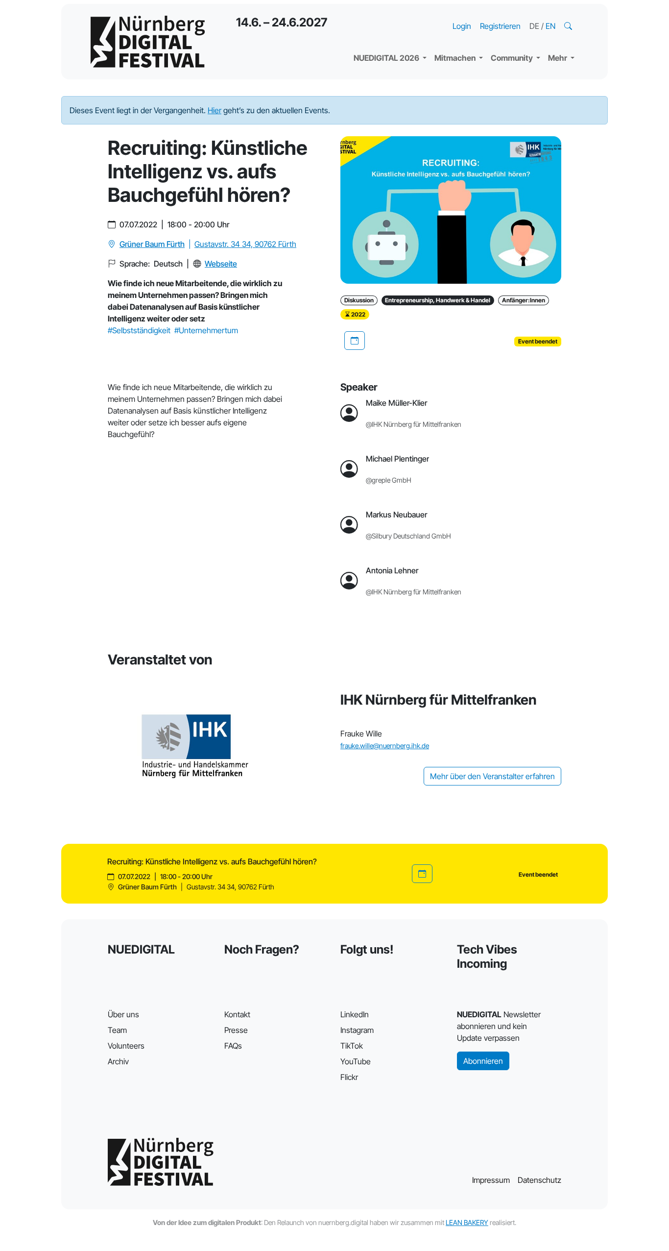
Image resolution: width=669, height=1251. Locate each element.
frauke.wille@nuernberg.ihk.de (384, 745)
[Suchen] (569, 26)
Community (512, 58)
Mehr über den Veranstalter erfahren (492, 776)
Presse (236, 1030)
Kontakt (237, 1014)
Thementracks (387, 15)
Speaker (376, 34)
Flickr (349, 1077)
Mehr (558, 58)
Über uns (123, 1014)
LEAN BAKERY (467, 1222)
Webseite (221, 264)
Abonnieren (483, 1061)
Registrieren (500, 26)
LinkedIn (354, 1014)
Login (462, 26)
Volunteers (126, 1046)
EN (550, 26)
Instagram (357, 1030)
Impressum (491, 1180)
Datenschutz (539, 1180)
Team (117, 1030)
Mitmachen (455, 58)
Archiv (118, 1061)
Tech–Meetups (525, 15)
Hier (214, 110)
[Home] (148, 42)
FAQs (233, 1046)
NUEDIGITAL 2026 (387, 58)
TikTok (351, 1046)
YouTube (355, 1061)
